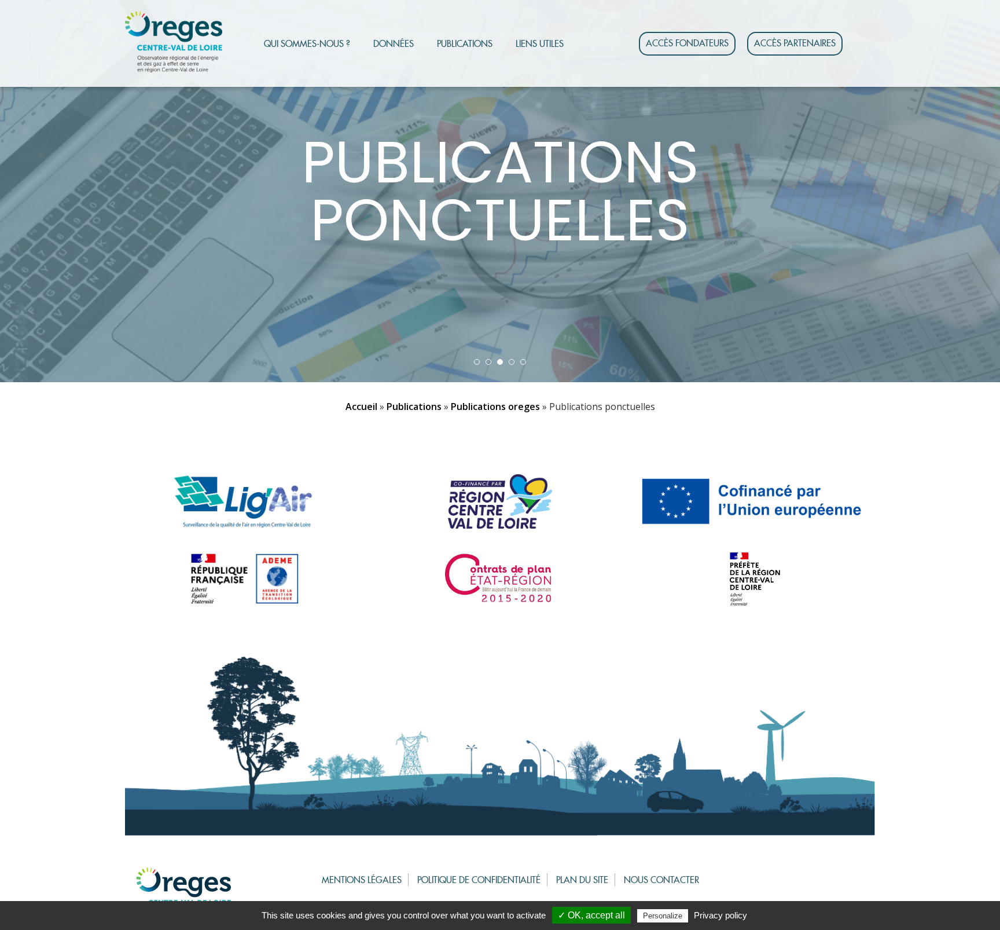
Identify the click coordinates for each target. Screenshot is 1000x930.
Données (393, 43)
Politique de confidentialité (479, 879)
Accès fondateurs (687, 43)
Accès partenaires (795, 43)
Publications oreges (495, 406)
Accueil (361, 406)
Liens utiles (540, 43)
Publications (464, 43)
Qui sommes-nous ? (307, 43)
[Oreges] (173, 42)
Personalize (662, 915)
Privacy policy (720, 915)
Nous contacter (661, 879)
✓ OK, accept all (591, 915)
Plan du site (582, 879)
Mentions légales (362, 879)
